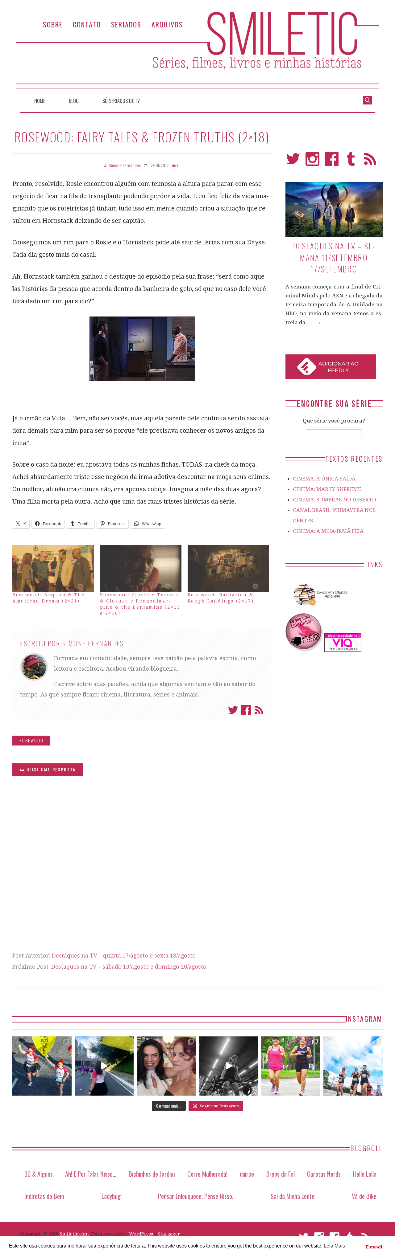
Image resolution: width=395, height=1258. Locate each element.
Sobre (53, 24)
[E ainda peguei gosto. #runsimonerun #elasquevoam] (228, 1066)
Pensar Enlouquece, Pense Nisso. (195, 1196)
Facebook (246, 710)
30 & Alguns (38, 1173)
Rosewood (31, 740)
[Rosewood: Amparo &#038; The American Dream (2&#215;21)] (53, 568)
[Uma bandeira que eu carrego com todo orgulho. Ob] (104, 1066)
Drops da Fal (280, 1173)
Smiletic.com (74, 1234)
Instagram (312, 162)
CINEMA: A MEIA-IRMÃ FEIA (328, 531)
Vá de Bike (364, 1196)
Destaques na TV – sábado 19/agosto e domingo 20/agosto (128, 966)
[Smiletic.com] (197, 50)
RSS (370, 162)
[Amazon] (319, 608)
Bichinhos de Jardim (152, 1173)
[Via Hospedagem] (342, 650)
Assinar (259, 710)
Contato (87, 24)
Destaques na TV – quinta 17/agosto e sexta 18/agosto (124, 955)
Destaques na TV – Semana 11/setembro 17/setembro (334, 257)
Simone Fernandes (93, 643)
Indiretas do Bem (44, 1196)
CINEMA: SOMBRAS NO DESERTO (334, 499)
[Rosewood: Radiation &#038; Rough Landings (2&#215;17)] (228, 568)
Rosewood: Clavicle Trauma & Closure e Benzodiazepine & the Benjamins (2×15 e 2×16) (140, 604)
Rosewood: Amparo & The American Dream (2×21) (48, 597)
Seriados (126, 24)
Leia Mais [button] (334, 1245)
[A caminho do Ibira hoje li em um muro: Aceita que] (291, 1066)
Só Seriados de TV (121, 100)
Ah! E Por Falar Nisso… (90, 1173)
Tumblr (351, 162)
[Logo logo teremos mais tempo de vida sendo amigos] (166, 1066)
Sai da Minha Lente (292, 1196)
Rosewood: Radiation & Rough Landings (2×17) (221, 597)
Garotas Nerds (324, 1173)
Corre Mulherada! (207, 1173)
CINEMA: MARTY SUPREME (327, 489)
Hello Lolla (364, 1173)
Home (39, 100)
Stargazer (169, 1234)
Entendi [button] (374, 1246)
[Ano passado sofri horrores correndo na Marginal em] (353, 1066)
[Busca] (367, 99)
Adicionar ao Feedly (338, 367)
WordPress (141, 1234)
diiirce (247, 1173)
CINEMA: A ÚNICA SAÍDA (324, 479)
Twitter (233, 710)
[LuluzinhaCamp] (304, 650)
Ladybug (111, 1196)
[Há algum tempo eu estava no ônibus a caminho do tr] (42, 1066)
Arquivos (167, 24)
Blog (74, 100)
